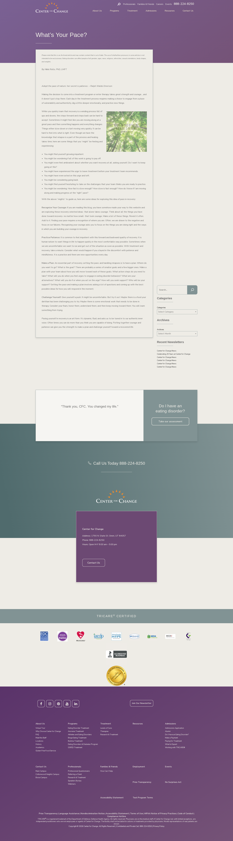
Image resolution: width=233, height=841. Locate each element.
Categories (161, 307)
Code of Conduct (185, 813)
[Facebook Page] (41, 703)
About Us (97, 10)
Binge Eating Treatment (77, 738)
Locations (39, 741)
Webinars (72, 784)
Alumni (168, 731)
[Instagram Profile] (49, 703)
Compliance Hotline (116, 816)
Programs (114, 10)
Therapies (104, 731)
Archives (160, 329)
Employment (139, 767)
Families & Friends (145, 4)
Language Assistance (69, 813)
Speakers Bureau (74, 781)
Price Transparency (142, 782)
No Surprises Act (173, 782)
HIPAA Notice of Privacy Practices (160, 813)
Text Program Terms (143, 798)
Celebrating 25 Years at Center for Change (173, 354)
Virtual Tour (40, 728)
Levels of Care (106, 728)
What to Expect (171, 744)
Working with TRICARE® (175, 747)
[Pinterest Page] (58, 703)
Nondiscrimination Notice (92, 813)
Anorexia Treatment (76, 731)
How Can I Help (106, 771)
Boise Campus (41, 777)
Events (168, 4)
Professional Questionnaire (79, 771)
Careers (159, 4)
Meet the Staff (41, 738)
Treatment (132, 10)
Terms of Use (136, 813)
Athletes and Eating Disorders (80, 734)
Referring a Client (75, 774)
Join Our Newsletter (141, 703)
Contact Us (188, 10)
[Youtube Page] (67, 703)
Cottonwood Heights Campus (47, 774)
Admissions (151, 10)
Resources (170, 10)
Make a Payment (171, 738)
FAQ (37, 734)
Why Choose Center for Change (48, 731)
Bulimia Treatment (75, 741)
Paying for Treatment (173, 741)
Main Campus (41, 771)
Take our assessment (170, 421)
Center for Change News (166, 351)
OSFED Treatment (75, 747)
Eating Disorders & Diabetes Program (83, 744)
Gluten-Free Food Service (46, 751)
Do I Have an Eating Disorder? (177, 734)
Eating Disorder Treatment (78, 728)
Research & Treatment (109, 734)
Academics (40, 747)
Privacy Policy (158, 826)
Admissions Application (174, 728)
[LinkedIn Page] (75, 703)
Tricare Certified (116, 616)
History (39, 744)
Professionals (129, 4)
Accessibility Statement (112, 798)
